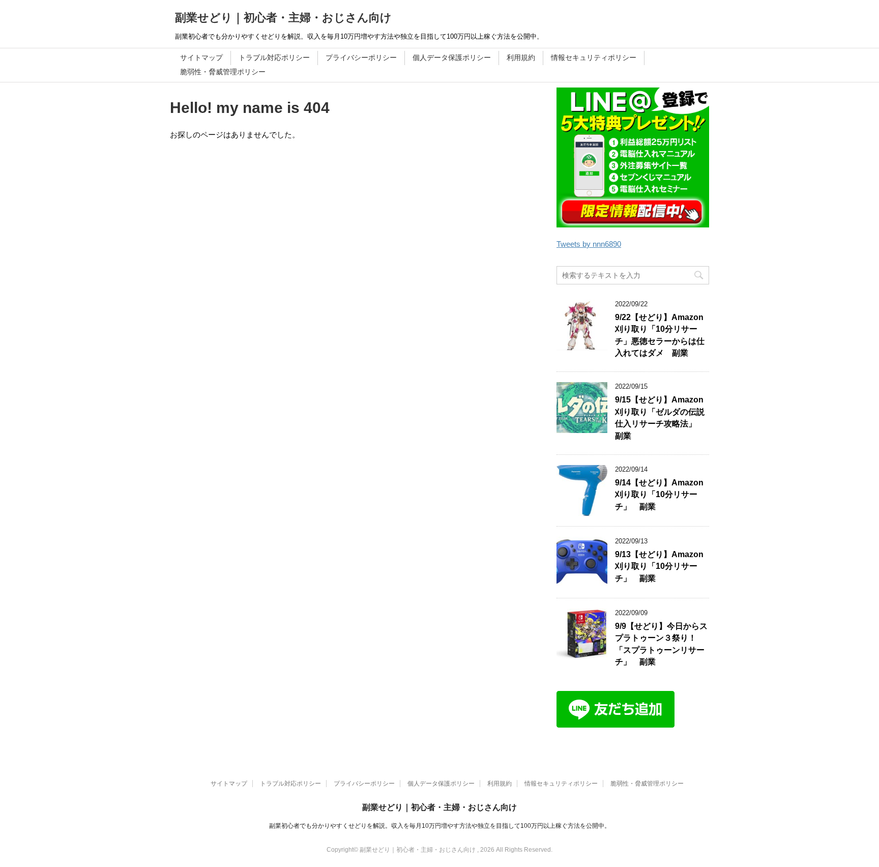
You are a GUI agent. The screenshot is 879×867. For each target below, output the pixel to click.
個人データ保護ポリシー (452, 57)
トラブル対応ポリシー (274, 57)
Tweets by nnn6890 (588, 244)
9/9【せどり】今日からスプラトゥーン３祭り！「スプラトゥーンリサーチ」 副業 (661, 644)
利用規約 (521, 57)
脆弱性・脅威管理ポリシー (223, 72)
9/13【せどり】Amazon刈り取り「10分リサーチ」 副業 (659, 566)
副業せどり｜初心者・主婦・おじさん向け (283, 17)
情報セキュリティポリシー (593, 57)
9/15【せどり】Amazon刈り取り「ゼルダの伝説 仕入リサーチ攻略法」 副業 (664, 417)
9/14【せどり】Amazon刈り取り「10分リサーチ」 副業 (659, 494)
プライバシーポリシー (361, 57)
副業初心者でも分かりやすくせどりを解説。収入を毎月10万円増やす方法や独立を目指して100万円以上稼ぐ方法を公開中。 (439, 825)
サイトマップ (201, 57)
